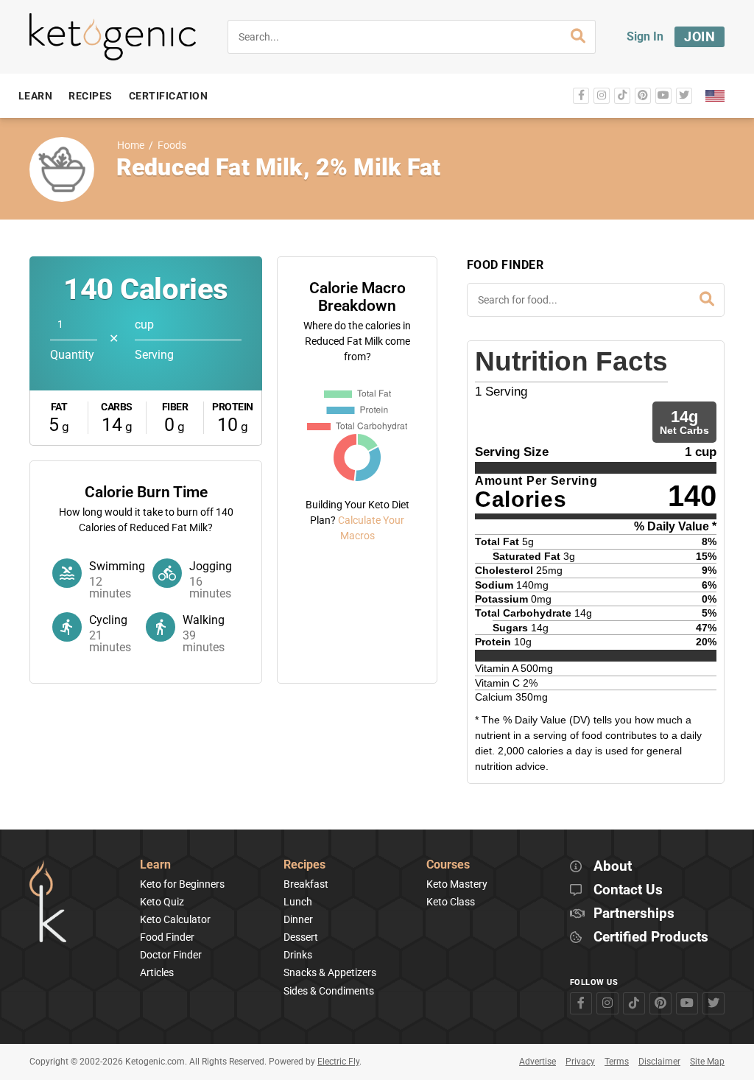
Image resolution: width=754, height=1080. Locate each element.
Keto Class (450, 902)
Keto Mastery (456, 884)
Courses (448, 865)
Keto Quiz (162, 902)
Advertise (537, 1061)
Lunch (297, 902)
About (612, 866)
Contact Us (628, 890)
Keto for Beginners (182, 884)
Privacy (580, 1061)
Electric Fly (338, 1061)
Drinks (297, 955)
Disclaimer (659, 1061)
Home (130, 145)
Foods (172, 145)
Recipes (304, 865)
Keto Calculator (175, 919)
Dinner (298, 919)
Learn (155, 865)
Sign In (645, 36)
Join (699, 36)
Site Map (707, 1061)
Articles (157, 972)
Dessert (300, 937)
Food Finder (167, 937)
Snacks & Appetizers (329, 972)
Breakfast (305, 884)
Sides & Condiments (328, 991)
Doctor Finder (171, 955)
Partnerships (633, 914)
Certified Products (650, 937)
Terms (617, 1061)
